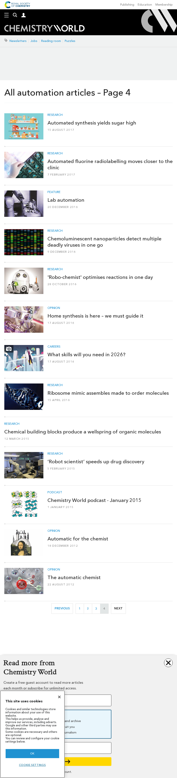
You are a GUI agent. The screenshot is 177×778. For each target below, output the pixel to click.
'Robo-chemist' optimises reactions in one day (100, 277)
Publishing (127, 4)
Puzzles (70, 41)
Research (55, 115)
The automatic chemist (74, 577)
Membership (164, 4)
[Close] (59, 697)
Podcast (54, 492)
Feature (53, 192)
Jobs (33, 41)
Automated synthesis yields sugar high (91, 123)
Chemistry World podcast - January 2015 (94, 500)
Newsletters (18, 41)
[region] (32, 734)
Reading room (51, 41)
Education (145, 4)
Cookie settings (32, 765)
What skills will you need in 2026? (86, 354)
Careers (53, 346)
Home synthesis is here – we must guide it (95, 316)
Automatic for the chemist (77, 539)
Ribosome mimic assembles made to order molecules (108, 393)
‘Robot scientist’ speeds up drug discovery (95, 461)
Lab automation (65, 200)
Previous (64, 608)
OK (32, 753)
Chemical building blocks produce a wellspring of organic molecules (82, 432)
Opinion (53, 308)
